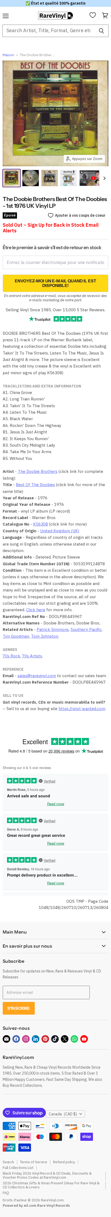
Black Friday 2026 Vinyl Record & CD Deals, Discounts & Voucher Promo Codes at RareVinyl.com (47, 1175)
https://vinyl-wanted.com (81, 708)
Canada (63, 1114)
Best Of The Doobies (35, 484)
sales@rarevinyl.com (37, 675)
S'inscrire (18, 1008)
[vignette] (68, 178)
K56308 (40, 524)
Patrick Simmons (53, 629)
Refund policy (64, 1162)
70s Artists (32, 655)
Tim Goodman (16, 636)
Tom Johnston (44, 636)
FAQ (6, 1193)
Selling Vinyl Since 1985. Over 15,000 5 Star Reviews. (55, 309)
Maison (8, 55)
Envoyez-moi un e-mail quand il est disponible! (55, 283)
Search (8, 1162)
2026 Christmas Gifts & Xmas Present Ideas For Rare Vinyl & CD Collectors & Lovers (51, 1185)
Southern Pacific (86, 629)
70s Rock (11, 655)
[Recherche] (101, 31)
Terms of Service (33, 1162)
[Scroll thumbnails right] (103, 178)
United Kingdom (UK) (59, 530)
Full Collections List (18, 1167)
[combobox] (48, 31)
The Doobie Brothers (37, 471)
